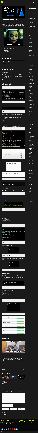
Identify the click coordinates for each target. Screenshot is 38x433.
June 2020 (30, 111)
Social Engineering (31, 181)
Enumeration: (7, 52)
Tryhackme (12, 381)
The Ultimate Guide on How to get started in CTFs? (5, 381)
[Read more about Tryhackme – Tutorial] (13, 377)
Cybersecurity (5, 382)
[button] (35, 2)
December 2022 (31, 93)
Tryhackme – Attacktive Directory (8, 184)
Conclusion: (6, 56)
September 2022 (31, 96)
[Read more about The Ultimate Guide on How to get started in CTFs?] (5, 377)
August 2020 (31, 108)
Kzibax (30, 46)
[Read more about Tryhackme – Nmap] (21, 377)
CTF (2, 382)
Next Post (24, 369)
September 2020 (31, 107)
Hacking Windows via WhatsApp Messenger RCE (32, 26)
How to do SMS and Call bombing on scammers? (32, 40)
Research (30, 180)
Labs (29, 166)
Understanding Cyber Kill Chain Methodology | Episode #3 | (32, 49)
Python (30, 177)
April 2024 (30, 73)
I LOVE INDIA (31, 38)
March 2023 (30, 90)
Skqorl (30, 55)
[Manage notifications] (1, 431)
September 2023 (31, 83)
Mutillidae (30, 167)
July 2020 (30, 110)
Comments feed (31, 201)
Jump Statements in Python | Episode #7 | (32, 53)
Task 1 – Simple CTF (7, 51)
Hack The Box (31, 164)
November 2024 (31, 65)
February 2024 (31, 76)
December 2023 (31, 79)
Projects (30, 174)
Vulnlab (30, 187)
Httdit (29, 51)
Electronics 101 (31, 163)
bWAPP (30, 156)
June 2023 (30, 87)
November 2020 (31, 104)
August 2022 (31, 97)
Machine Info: (6, 50)
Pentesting (30, 171)
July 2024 (30, 69)
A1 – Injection (31, 124)
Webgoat (30, 191)
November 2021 (31, 100)
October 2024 (31, 66)
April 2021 (30, 103)
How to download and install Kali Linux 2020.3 (32, 56)
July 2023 (30, 86)
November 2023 (31, 80)
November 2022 (31, 94)
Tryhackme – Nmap (21, 380)
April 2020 (30, 114)
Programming (31, 173)
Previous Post (3, 369)
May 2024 (30, 72)
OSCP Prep (30, 170)
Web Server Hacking (32, 188)
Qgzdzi (30, 42)
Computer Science (31, 157)
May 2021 (30, 101)
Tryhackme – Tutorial (12, 380)
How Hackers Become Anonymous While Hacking (32, 22)
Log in (30, 198)
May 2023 (30, 89)
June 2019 (30, 115)
